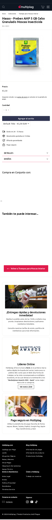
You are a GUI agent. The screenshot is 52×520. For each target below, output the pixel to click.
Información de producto (35, 453)
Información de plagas (34, 449)
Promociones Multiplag (34, 456)
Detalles (8, 153)
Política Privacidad (8, 483)
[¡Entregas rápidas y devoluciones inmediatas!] (26, 296)
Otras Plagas (6, 463)
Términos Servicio (8, 489)
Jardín (4, 453)
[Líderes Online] (26, 350)
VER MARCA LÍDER (26, 387)
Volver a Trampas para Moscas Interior (27, 268)
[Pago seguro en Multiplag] (26, 406)
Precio (5, 86)
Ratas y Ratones (8, 459)
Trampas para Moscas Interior (28, 14)
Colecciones (12, 14)
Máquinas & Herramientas (11, 466)
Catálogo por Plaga (9, 449)
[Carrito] (43, 7)
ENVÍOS (7, 159)
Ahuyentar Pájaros (9, 456)
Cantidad (6, 105)
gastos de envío (22, 97)
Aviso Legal (6, 476)
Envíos (4, 480)
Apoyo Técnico (7, 469)
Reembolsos (6, 486)
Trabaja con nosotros (33, 476)
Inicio (4, 14)
